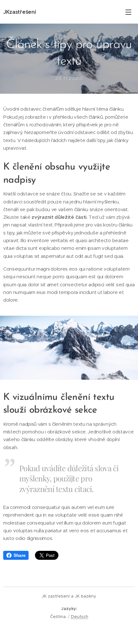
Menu (128, 11)
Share (19, 555)
